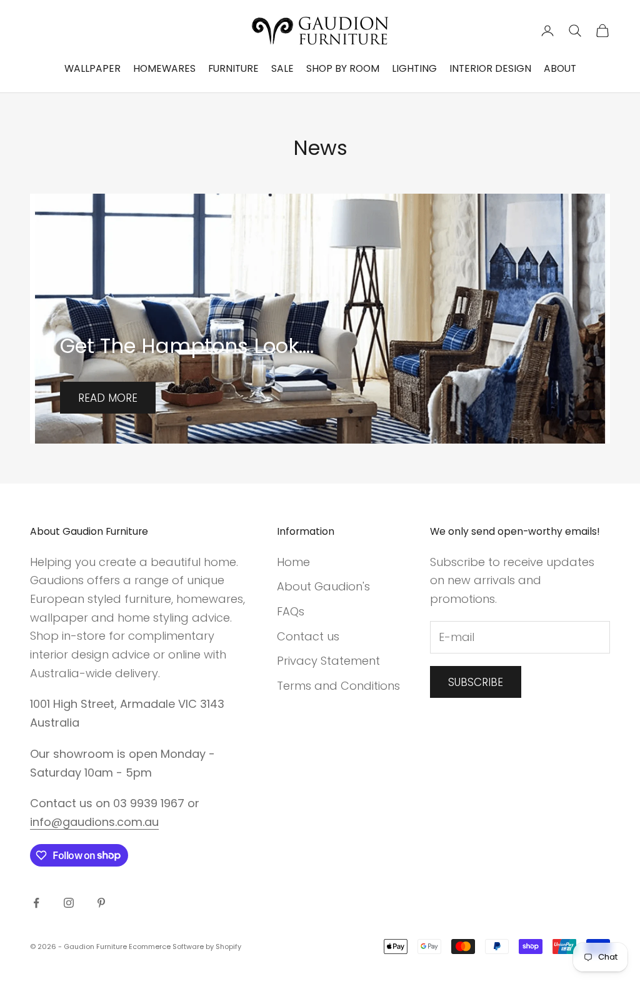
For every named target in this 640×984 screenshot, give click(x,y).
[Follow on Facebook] (36, 903)
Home (293, 562)
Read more (108, 397)
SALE (282, 68)
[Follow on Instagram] (68, 903)
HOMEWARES (164, 68)
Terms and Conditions (338, 685)
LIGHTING (414, 68)
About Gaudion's (323, 586)
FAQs (290, 611)
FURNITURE (233, 68)
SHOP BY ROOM (342, 68)
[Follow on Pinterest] (101, 903)
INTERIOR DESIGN (490, 68)
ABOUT (560, 68)
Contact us (308, 636)
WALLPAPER (92, 68)
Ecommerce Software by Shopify (185, 947)
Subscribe (475, 682)
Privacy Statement (328, 660)
